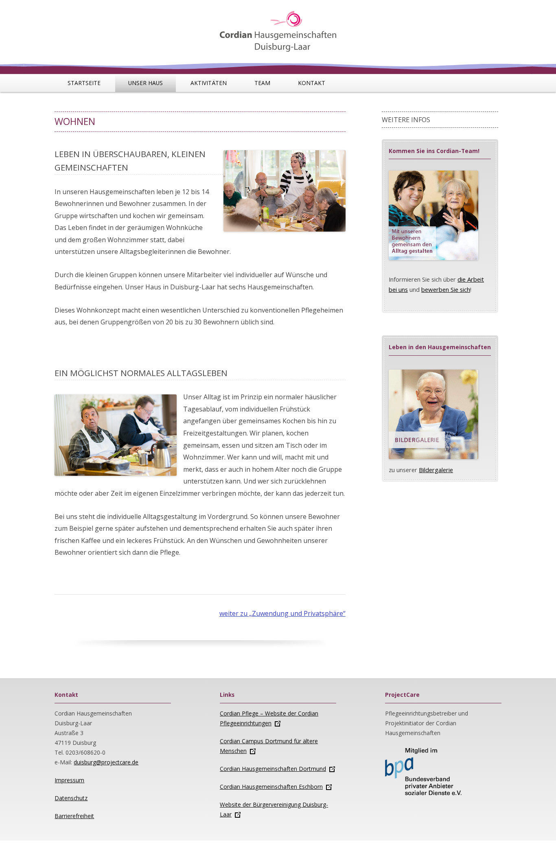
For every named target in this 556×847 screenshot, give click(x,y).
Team (262, 83)
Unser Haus (145, 83)
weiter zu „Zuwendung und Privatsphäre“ (282, 613)
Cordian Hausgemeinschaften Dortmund (273, 769)
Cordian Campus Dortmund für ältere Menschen (269, 746)
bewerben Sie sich (445, 289)
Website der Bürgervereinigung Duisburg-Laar (274, 809)
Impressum (69, 780)
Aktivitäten (208, 83)
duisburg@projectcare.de (106, 762)
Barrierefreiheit (74, 816)
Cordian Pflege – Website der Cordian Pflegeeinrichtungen (269, 718)
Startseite (84, 83)
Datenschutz (71, 798)
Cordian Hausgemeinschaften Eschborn (271, 786)
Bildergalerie (436, 470)
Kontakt (311, 83)
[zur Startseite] (278, 27)
